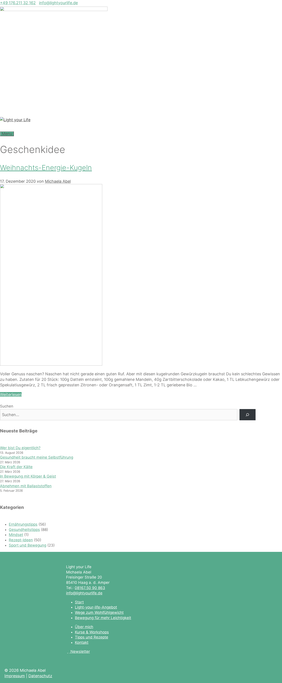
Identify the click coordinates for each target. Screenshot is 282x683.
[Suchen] (247, 414)
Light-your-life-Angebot (96, 607)
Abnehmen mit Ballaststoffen (26, 486)
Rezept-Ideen (21, 540)
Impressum (14, 676)
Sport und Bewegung (27, 545)
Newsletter (80, 651)
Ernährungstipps (23, 524)
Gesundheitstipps (24, 529)
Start (79, 602)
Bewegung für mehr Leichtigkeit (103, 618)
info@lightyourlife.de (58, 2)
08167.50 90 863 (90, 588)
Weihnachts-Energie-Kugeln (46, 167)
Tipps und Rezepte (91, 637)
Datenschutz (40, 676)
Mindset (16, 534)
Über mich (84, 627)
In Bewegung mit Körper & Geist (28, 476)
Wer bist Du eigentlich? (20, 448)
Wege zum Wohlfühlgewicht (99, 612)
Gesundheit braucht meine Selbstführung (36, 457)
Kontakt (81, 642)
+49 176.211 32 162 (18, 2)
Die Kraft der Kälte (16, 467)
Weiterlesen (11, 394)
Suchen (6, 406)
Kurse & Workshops (92, 632)
